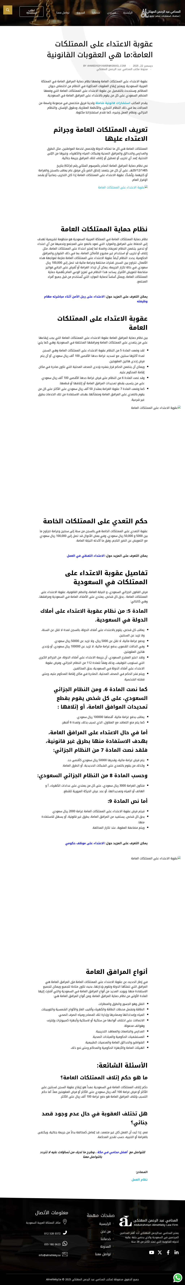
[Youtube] (151, 1252)
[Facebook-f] (168, 1252)
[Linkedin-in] (176, 1252)
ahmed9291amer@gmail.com (106, 65)
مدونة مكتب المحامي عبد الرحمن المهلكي (122, 69)
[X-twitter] (160, 1252)
